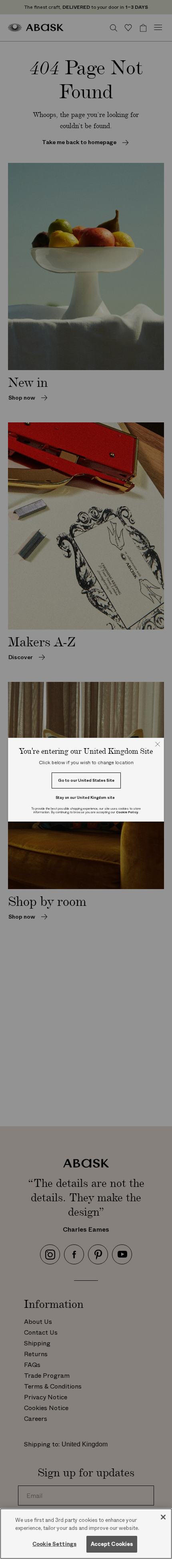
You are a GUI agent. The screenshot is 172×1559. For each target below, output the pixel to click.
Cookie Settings (54, 1544)
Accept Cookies (112, 1544)
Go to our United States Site (86, 780)
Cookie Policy (127, 812)
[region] (86, 1533)
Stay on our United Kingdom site (85, 797)
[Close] (163, 1517)
